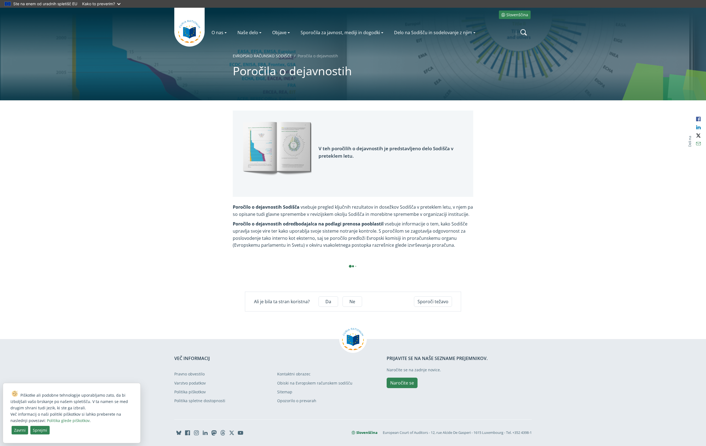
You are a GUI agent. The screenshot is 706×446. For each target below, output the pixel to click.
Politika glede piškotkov (68, 420)
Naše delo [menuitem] (247, 32)
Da (328, 302)
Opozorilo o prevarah (296, 400)
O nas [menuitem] (217, 32)
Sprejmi (40, 430)
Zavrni (20, 430)
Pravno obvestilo (189, 374)
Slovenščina (517, 14)
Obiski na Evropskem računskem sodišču (314, 383)
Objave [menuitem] (279, 32)
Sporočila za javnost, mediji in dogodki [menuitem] (340, 32)
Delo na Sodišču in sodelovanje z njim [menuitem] (433, 32)
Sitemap (284, 391)
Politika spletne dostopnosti (199, 400)
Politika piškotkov (190, 391)
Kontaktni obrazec (294, 374)
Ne (352, 302)
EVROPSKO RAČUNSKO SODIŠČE (262, 55)
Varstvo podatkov (190, 383)
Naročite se (402, 383)
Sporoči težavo (433, 302)
